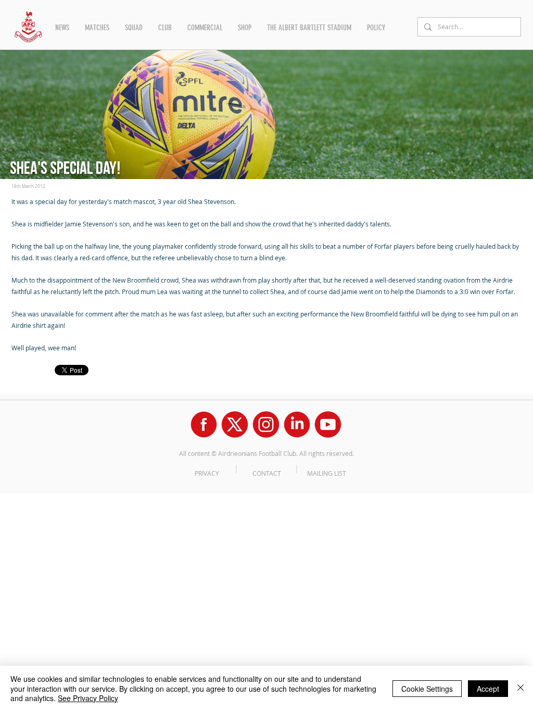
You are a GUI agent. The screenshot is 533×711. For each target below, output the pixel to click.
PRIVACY (207, 473)
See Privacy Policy (88, 698)
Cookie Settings (427, 688)
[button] (62, 28)
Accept (488, 688)
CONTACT (266, 473)
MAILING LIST (326, 473)
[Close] (520, 688)
